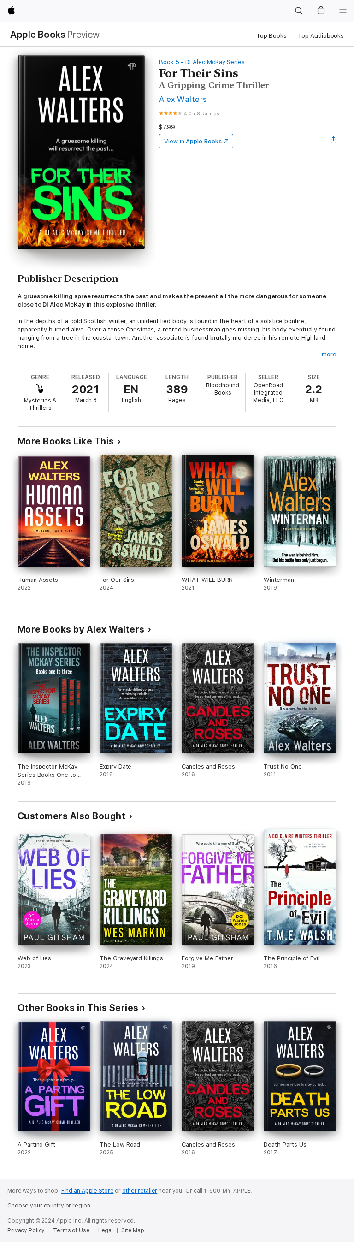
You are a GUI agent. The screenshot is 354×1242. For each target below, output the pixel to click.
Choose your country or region (48, 1205)
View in (193, 141)
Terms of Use (71, 1230)
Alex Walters (183, 99)
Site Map (132, 1230)
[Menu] (343, 11)
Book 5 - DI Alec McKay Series (202, 62)
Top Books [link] (271, 35)
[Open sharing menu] (333, 141)
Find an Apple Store (87, 1191)
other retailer (139, 1191)
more (329, 354)
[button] (299, 11)
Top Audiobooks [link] (321, 35)
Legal (105, 1230)
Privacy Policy (26, 1230)
